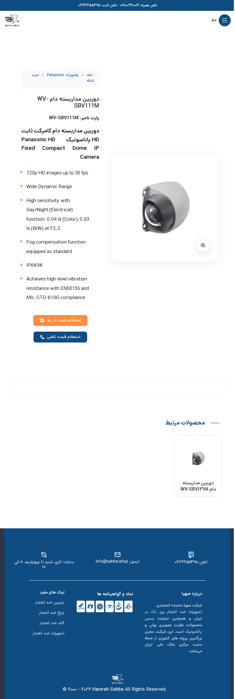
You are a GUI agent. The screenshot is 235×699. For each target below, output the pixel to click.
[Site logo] (12, 20)
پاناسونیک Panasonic (62, 75)
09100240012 (129, 5)
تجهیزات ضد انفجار (48, 633)
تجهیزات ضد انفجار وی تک (176, 612)
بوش (153, 625)
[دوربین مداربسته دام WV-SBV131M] (198, 458)
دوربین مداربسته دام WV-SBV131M (198, 486)
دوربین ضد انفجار (49, 603)
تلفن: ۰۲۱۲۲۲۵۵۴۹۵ (191, 562)
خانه (89, 75)
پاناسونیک (193, 632)
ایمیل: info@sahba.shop (117, 562)
